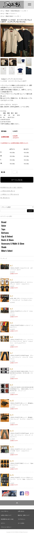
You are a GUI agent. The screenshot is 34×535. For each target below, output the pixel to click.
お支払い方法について (6, 515)
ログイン (3, 523)
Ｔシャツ (12, 13)
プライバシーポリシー (6, 527)
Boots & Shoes (7, 240)
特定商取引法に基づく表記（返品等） (11, 187)
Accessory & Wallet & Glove (12, 243)
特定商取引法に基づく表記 (7, 519)
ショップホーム (4, 511)
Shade (3, 247)
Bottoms (5, 232)
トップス (24, 11)
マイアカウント (21, 519)
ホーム (2, 11)
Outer (3, 225)
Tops (7, 13)
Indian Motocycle (15, 11)
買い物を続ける (5, 198)
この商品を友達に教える (7, 191)
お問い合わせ (21, 511)
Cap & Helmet (7, 236)
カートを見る (21, 523)
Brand (7, 11)
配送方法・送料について (23, 515)
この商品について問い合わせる (9, 194)
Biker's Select (9, 16)
